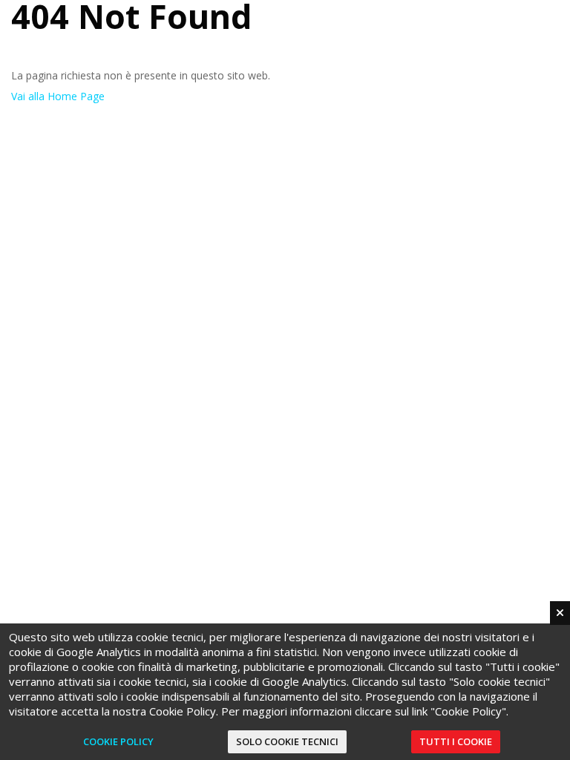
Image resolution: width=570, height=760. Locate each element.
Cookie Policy (118, 741)
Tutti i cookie (455, 741)
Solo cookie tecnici (287, 741)
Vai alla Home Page (58, 96)
